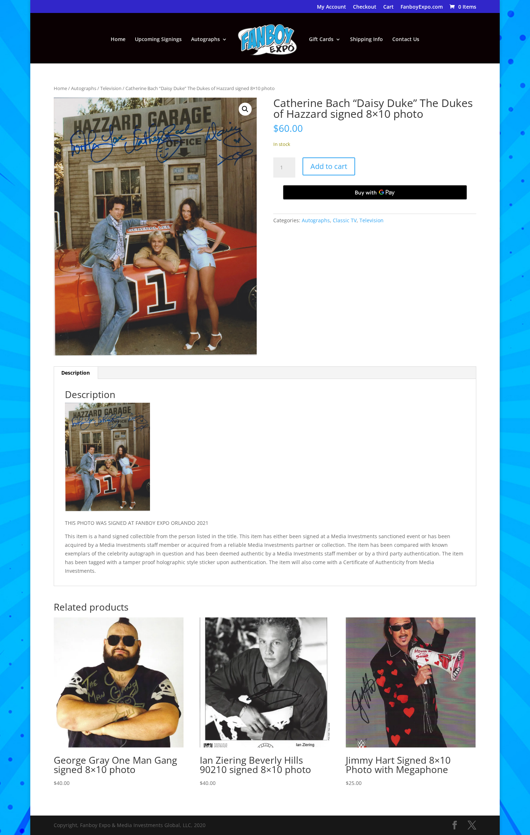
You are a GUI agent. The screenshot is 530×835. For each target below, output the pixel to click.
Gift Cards (321, 40)
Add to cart (328, 166)
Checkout (364, 7)
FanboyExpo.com (422, 7)
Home (118, 40)
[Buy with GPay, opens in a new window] (375, 192)
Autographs (205, 40)
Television (111, 88)
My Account (331, 7)
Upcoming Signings (158, 40)
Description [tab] (75, 372)
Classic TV (345, 220)
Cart (388, 7)
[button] (245, 109)
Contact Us (405, 40)
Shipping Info (366, 40)
